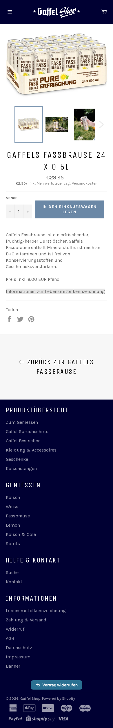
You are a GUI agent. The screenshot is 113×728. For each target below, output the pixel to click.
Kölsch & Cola (21, 534)
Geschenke (17, 459)
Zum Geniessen (22, 422)
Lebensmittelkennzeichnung (36, 610)
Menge (11, 198)
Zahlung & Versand (26, 620)
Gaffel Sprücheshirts (27, 431)
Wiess (12, 506)
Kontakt (14, 581)
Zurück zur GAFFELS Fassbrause (59, 367)
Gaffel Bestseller (23, 440)
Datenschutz (19, 647)
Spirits (13, 543)
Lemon (13, 525)
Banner (13, 666)
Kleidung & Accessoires (31, 450)
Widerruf (15, 629)
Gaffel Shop (30, 698)
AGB (10, 638)
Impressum (18, 657)
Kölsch (13, 497)
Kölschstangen (21, 468)
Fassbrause (18, 516)
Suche (12, 572)
